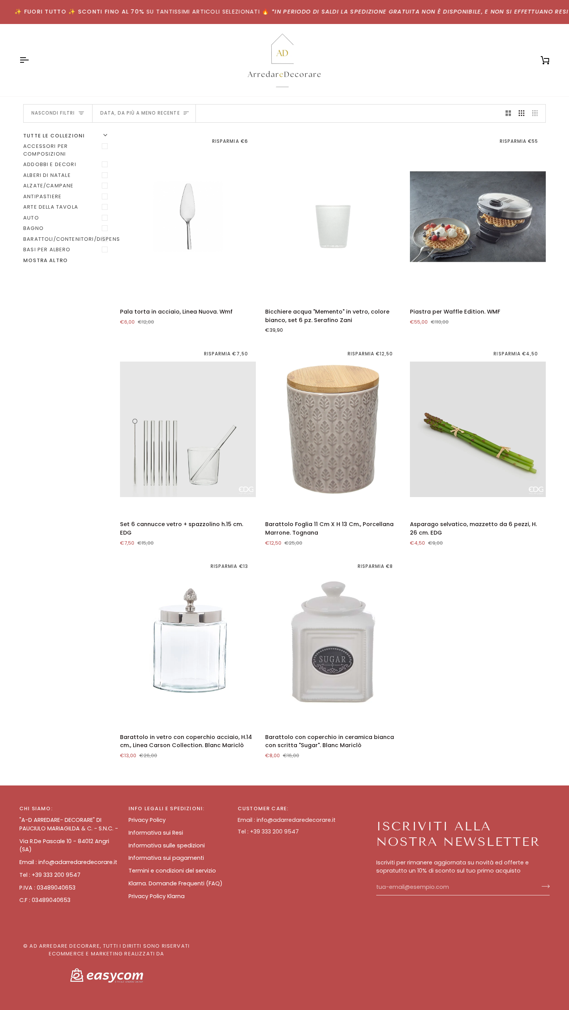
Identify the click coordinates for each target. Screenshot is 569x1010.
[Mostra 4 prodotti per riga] (537, 113)
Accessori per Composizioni (45, 150)
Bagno (33, 228)
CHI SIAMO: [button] (36, 808)
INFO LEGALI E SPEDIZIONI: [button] (166, 808)
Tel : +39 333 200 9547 (50, 875)
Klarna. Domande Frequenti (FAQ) (176, 883)
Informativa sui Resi (156, 833)
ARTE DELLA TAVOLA (50, 207)
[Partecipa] (543, 886)
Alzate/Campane (48, 185)
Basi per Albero (47, 249)
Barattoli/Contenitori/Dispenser (67, 239)
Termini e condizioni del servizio (172, 871)
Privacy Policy (147, 820)
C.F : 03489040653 (44, 900)
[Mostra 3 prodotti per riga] (521, 113)
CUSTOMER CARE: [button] (263, 808)
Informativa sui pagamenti (166, 858)
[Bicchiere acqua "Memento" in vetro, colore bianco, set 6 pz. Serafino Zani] (333, 217)
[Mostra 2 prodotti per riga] (508, 113)
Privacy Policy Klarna (157, 896)
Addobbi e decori (49, 164)
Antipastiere (42, 196)
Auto (31, 217)
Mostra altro (45, 260)
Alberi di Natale (47, 175)
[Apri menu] (31, 60)
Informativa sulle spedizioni (167, 845)
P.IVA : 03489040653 (47, 888)
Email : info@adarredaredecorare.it (68, 862)
